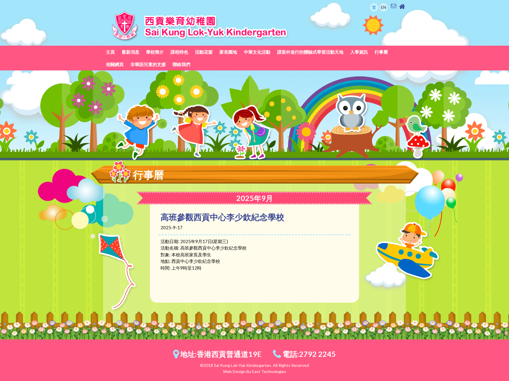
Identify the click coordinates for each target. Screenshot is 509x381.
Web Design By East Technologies (254, 371)
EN (383, 7)
